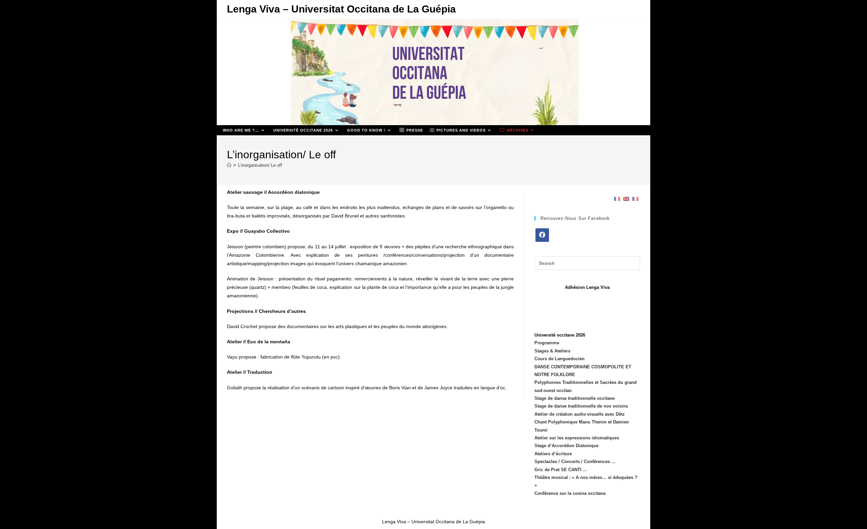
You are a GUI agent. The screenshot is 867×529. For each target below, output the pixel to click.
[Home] (229, 165)
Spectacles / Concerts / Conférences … (575, 461)
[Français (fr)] (617, 198)
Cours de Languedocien (559, 358)
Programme (546, 342)
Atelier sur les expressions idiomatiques (576, 437)
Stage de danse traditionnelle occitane (574, 398)
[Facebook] (542, 235)
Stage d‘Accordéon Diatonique (566, 445)
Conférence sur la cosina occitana (570, 493)
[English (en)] (626, 198)
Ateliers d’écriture (553, 453)
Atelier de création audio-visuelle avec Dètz (579, 414)
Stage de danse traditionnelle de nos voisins (581, 406)
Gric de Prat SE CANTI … (560, 469)
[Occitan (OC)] (635, 198)
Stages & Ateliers (552, 350)
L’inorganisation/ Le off (260, 165)
